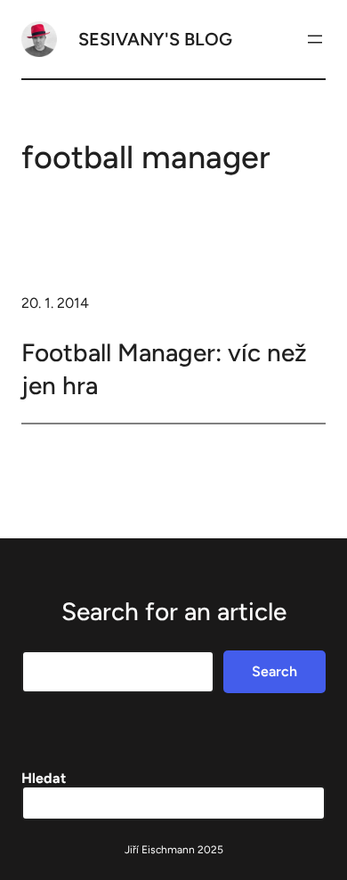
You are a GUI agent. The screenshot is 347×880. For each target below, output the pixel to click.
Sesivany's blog (155, 39)
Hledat (43, 778)
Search (274, 671)
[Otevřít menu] (315, 39)
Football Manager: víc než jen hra (164, 368)
